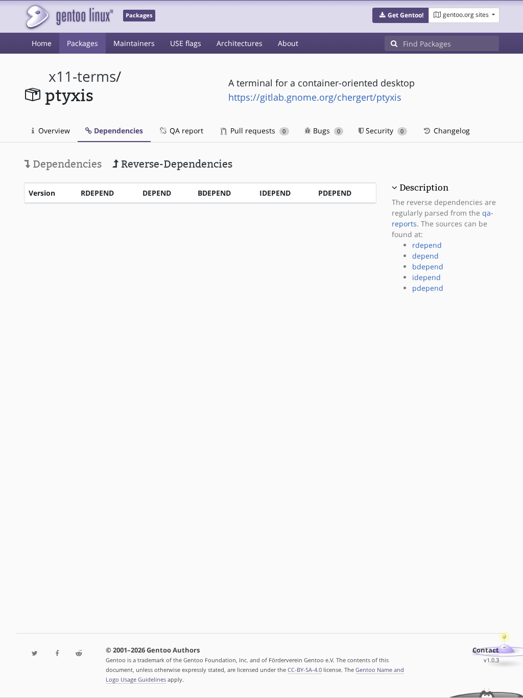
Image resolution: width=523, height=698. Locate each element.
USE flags (185, 43)
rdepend (427, 245)
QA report (185, 130)
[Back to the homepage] (68, 17)
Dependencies (117, 130)
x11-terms (82, 76)
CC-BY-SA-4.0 (305, 669)
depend (425, 256)
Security (383, 130)
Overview (53, 130)
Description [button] (423, 187)
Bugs (325, 130)
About (288, 43)
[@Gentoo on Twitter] (35, 654)
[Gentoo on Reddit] (79, 654)
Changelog (451, 130)
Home (42, 43)
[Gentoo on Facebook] (57, 654)
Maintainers (134, 43)
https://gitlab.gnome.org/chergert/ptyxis (314, 97)
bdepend (427, 266)
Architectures (240, 43)
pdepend (427, 288)
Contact (485, 650)
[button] (400, 15)
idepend (426, 277)
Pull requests (257, 130)
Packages (82, 43)
